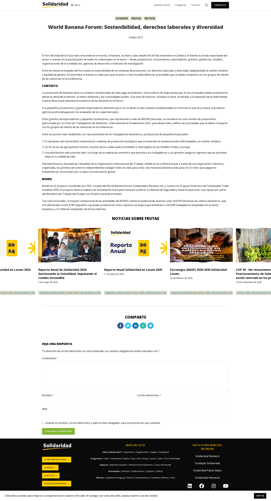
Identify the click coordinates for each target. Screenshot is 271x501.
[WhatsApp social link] (143, 325)
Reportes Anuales (118, 464)
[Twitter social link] (128, 325)
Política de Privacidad (55, 483)
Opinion (150, 471)
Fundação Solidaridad (207, 463)
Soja (133, 458)
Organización (142, 452)
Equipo (153, 452)
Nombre (48, 395)
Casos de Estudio (163, 464)
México (165, 477)
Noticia (150, 18)
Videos (159, 471)
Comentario (50, 358)
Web (44, 409)
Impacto (104, 464)
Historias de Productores (141, 464)
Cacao (134, 292)
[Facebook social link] (120, 325)
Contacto (220, 5)
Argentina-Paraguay (115, 477)
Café (141, 292)
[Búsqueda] (206, 5)
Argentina (110, 292)
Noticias (125, 471)
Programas (96, 458)
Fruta (145, 458)
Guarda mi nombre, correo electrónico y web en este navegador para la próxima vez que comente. (102, 423)
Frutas (136, 18)
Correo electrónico (149, 395)
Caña (160, 458)
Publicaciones (138, 471)
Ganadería (115, 458)
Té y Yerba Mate (172, 458)
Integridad (164, 452)
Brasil (127, 292)
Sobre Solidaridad (111, 452)
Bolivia (119, 292)
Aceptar (260, 495)
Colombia (155, 477)
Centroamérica (142, 477)
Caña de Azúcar (153, 292)
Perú (172, 477)
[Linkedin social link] (135, 325)
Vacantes (49, 467)
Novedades (114, 471)
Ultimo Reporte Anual (55, 459)
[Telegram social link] (150, 325)
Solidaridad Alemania (207, 477)
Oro (139, 458)
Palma (126, 458)
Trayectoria (128, 452)
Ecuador (122, 18)
